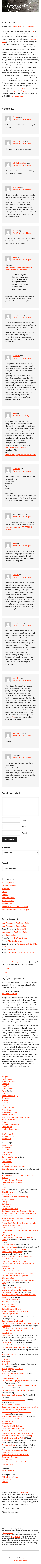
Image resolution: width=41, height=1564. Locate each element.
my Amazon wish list (9, 993)
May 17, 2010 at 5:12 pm (22, 517)
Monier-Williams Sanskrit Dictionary (14, 1431)
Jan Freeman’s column (15, 1462)
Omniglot (5, 1201)
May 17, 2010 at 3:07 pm (22, 358)
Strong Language (8, 1169)
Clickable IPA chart (8, 1192)
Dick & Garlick (7, 1152)
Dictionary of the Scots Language (14, 1228)
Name (24, 820)
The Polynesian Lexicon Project (13, 1438)
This (13, 717)
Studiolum (16, 187)
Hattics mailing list (8, 1470)
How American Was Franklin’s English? (16, 909)
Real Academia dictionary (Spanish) (15, 1275)
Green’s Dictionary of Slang (12, 1182)
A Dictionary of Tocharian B (12, 1416)
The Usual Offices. (20, 938)
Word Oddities (7, 1459)
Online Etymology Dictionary (12, 1309)
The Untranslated (8, 1134)
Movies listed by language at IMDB (14, 1450)
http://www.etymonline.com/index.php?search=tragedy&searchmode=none (19, 268)
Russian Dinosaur (8, 1119)
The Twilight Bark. (8, 883)
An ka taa (5, 1440)
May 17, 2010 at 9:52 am (22, 233)
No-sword (5, 1093)
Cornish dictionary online (11, 1299)
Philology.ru (6, 1359)
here (32, 31)
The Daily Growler (8, 1081)
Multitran (5, 1177)
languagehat (17, 26)
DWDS (4, 1240)
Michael (15, 230)
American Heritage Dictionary (12, 1180)
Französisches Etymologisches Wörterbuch (17, 1273)
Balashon (5, 1164)
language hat (17, 315)
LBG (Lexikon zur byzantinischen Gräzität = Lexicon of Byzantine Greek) (17, 1329)
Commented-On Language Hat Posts (15, 962)
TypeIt (4, 1189)
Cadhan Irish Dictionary (10, 1292)
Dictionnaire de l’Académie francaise (15, 1261)
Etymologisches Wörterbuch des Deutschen (17, 1237)
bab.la (4, 1187)
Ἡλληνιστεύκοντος (9, 1157)
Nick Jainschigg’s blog (10, 1477)
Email (24, 826)
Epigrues (5, 1100)
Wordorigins (6, 1194)
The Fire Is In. (7, 903)
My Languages (7, 968)
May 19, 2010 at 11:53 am (22, 736)
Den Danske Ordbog (9, 1247)
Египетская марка (19, 88)
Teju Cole (24, 1492)
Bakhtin (14, 47)
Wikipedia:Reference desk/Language (15, 1197)
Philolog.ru (6, 1361)
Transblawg (6, 1098)
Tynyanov (15, 91)
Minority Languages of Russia (12, 1369)
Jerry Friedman (7, 923)
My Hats (5, 972)
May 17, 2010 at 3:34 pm (22, 416)
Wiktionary (6, 1185)
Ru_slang (5, 1371)
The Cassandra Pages (10, 1095)
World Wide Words (8, 1306)
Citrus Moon (6, 1479)
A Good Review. (8, 900)
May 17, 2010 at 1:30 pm (22, 259)
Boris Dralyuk (7, 1127)
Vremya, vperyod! (17, 96)
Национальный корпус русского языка (16, 1380)
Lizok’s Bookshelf (8, 1107)
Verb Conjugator (8, 1304)
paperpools (6, 1105)
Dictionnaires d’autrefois (10, 1271)
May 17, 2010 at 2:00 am (22, 143)
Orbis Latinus (7, 1333)
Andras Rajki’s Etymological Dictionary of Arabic (19, 1223)
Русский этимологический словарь (15, 1347)
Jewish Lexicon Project (10, 1209)
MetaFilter (5, 1086)
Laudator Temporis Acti (10, 1129)
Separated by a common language (14, 1166)
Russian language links (10, 1376)
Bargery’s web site (8, 1445)
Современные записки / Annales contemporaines (20, 1407)
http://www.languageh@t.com (16, 447)
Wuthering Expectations (10, 1124)
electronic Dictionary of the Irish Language (17, 1290)
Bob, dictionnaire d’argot (11, 1259)
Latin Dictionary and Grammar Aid (14, 1249)
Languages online (8, 1452)
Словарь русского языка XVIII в (13, 1400)
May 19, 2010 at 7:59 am (22, 625)
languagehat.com (4, 7)
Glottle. (4, 891)
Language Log (7, 1145)
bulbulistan (6, 1154)
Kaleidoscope (7, 1079)
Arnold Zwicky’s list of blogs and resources (17, 1175)
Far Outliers (6, 1103)
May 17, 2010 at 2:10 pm (22, 317)
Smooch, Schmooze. (9, 886)
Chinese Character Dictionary (12, 1419)
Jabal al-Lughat (7, 1150)
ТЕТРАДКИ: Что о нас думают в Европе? (17, 1117)
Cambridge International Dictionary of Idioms (18, 1211)
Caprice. (5, 895)
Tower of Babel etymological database (15, 1311)
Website (25, 833)
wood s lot (5, 1084)
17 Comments (29, 26)
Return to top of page (20, 1560)
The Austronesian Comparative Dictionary (17, 1435)
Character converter (9, 1464)
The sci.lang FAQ (8, 1199)
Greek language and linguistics (13, 1321)
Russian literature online (10, 1378)
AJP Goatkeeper (18, 141)
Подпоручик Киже (27, 91)
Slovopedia (6, 1335)
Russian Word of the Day (11, 1404)
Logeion (5, 1316)
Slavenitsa (5, 1364)
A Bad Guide (6, 1110)
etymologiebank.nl (8, 1244)
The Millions (6, 1138)
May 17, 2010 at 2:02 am (22, 165)
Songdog (5, 1076)
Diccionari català (8, 1278)
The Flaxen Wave (8, 1115)
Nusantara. (6, 889)
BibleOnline (6, 1206)
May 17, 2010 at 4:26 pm (22, 471)
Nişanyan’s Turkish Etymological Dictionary (17, 1433)
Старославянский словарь (12, 1395)
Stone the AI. (21, 929)
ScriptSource (6, 1204)
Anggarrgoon (7, 1147)
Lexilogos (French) (9, 1268)
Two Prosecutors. (8, 898)
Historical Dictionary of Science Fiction (15, 1454)
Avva (4, 1091)
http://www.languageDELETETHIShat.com (20, 454)
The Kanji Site (7, 1423)
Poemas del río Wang (10, 1112)
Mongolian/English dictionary (12, 1426)
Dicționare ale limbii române (12, 1287)
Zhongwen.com (7, 1421)
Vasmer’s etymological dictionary (14, 1373)
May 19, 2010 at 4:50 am (22, 577)
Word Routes (7, 1159)
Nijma (15, 257)
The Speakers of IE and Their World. (15, 906)
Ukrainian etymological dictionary (14, 1409)
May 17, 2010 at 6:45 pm (22, 546)
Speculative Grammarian (11, 1457)
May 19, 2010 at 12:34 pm (22, 757)
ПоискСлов (6, 1345)
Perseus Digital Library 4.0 (11, 1314)
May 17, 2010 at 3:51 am (22, 189)
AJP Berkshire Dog (19, 163)
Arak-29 (5, 1302)
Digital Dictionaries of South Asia (13, 1428)
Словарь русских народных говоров (15, 1390)
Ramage (5, 1482)
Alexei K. (16, 575)
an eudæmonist (7, 1088)
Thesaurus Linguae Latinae (12, 1251)
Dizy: (4, 1283)
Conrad (15, 117)
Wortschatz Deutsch (9, 1235)
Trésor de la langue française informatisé (17, 1256)
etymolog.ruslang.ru (9, 1354)
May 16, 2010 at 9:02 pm (22, 119)
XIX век (4, 1122)
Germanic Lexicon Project (11, 1225)
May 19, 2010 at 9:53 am (22, 680)
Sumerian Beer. (21, 926)
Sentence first (7, 1162)
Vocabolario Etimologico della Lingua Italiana (18, 1280)
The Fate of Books (8, 1136)
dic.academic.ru (7, 1342)
